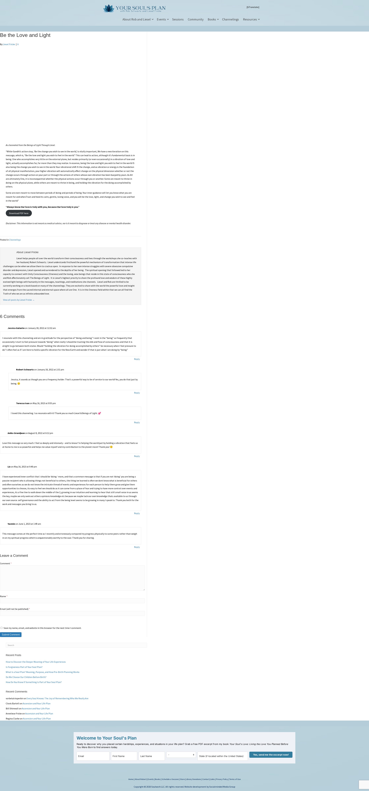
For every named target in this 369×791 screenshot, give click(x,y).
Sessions (178, 19)
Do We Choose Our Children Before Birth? (26, 677)
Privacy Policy (222, 779)
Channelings (230, 19)
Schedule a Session (170, 779)
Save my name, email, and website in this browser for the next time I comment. (42, 627)
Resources (250, 19)
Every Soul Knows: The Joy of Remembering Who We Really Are (57, 698)
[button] (153, 19)
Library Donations (193, 779)
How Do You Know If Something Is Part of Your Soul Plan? (34, 682)
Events (161, 19)
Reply (137, 359)
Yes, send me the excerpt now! (271, 754)
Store (182, 779)
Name (3, 596)
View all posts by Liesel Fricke (19, 299)
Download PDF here (18, 213)
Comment (6, 563)
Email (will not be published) (15, 608)
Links (212, 779)
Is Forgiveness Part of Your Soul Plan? (24, 667)
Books (212, 19)
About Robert (140, 779)
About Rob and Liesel (137, 19)
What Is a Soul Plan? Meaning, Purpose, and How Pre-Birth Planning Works (42, 672)
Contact (205, 779)
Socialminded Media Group (222, 786)
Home (130, 779)
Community (196, 19)
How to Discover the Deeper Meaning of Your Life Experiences (36, 661)
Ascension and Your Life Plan (36, 703)
